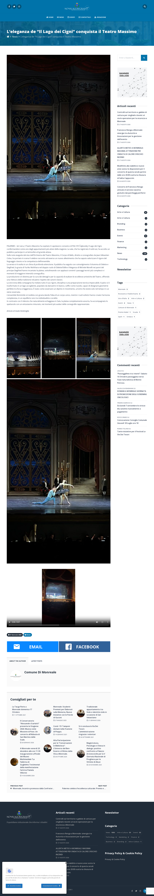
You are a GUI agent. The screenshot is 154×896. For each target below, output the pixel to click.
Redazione (101, 17)
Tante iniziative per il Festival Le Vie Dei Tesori (131, 433)
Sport (121, 317)
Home (50, 17)
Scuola (136, 312)
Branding (121, 224)
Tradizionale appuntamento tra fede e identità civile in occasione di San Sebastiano (97, 712)
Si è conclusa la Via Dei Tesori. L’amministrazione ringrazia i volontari (88, 730)
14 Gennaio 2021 (61, 734)
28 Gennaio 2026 (28, 743)
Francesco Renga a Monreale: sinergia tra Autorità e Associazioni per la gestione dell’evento (74, 836)
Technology (122, 259)
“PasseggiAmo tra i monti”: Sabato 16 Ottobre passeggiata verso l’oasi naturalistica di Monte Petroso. (132, 378)
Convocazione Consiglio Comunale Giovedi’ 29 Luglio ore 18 (132, 421)
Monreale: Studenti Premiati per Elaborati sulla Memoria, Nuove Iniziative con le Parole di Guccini (63, 712)
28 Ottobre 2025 (61, 757)
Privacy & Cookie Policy (115, 859)
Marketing (121, 247)
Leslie (119, 371)
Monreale (123, 289)
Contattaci (85, 17)
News (61, 17)
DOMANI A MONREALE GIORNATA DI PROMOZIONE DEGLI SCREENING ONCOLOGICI (132, 394)
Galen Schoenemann (125, 388)
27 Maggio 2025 (60, 720)
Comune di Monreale (127, 307)
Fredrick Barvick (123, 403)
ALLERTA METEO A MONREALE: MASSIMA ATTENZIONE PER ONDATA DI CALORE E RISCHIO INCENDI (76, 851)
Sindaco (131, 317)
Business (121, 229)
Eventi (72, 17)
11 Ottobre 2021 (20, 715)
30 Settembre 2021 (87, 737)
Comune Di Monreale (40, 672)
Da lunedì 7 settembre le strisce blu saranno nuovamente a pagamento (131, 408)
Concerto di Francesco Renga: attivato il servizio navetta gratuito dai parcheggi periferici (131, 190)
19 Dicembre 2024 (28, 776)
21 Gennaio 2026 (94, 720)
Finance (120, 241)
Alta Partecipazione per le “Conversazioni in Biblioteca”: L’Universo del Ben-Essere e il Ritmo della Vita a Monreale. (62, 747)
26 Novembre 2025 (95, 765)
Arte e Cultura (123, 212)
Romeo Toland (123, 429)
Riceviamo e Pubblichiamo (129, 294)
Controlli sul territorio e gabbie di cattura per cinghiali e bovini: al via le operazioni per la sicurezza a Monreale (76, 822)
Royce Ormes (122, 417)
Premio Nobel (124, 312)
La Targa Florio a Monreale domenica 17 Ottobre (22, 709)
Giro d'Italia (123, 298)
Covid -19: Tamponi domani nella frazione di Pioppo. (62, 729)
